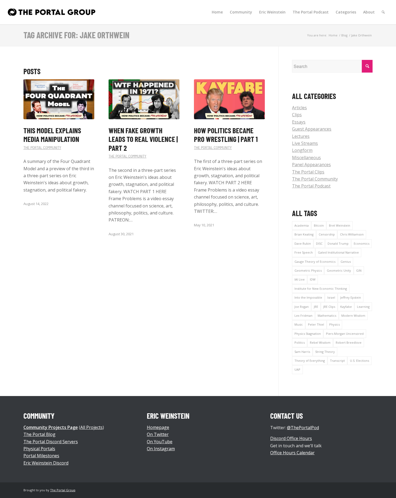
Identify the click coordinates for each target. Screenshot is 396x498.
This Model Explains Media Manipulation (52, 134)
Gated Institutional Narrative (338, 252)
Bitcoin (319, 225)
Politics (299, 342)
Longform (302, 150)
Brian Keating (304, 234)
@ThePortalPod (303, 428)
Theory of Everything (309, 361)
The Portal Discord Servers (50, 442)
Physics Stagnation (307, 334)
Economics (361, 243)
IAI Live (299, 279)
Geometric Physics (308, 270)
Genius (346, 262)
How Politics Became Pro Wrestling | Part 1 (226, 134)
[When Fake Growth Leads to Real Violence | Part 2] (144, 99)
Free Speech (303, 252)
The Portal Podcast (311, 186)
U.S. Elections (359, 361)
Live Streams (305, 143)
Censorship (327, 234)
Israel (331, 297)
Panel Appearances (311, 165)
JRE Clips (329, 307)
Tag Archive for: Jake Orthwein (76, 35)
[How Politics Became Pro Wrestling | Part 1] (229, 99)
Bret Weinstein (339, 225)
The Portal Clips (308, 172)
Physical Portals (39, 449)
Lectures (301, 136)
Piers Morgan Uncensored (345, 334)
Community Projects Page (50, 427)
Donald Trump (338, 243)
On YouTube (159, 442)
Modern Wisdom (353, 315)
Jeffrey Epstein (350, 297)
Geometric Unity (339, 270)
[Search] (383, 12)
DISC (319, 243)
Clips (297, 115)
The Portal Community (42, 147)
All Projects (91, 427)
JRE (316, 307)
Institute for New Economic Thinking (320, 288)
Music (298, 324)
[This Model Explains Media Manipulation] (58, 99)
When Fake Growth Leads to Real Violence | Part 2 (143, 139)
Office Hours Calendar (292, 453)
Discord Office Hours (291, 438)
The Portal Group (62, 490)
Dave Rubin (302, 243)
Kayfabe (346, 307)
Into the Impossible (308, 297)
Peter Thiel (316, 324)
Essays (298, 122)
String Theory (325, 352)
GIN (359, 270)
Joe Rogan (301, 307)
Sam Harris (302, 352)
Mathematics (327, 315)
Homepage (158, 427)
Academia (301, 225)
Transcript (337, 361)
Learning (363, 307)
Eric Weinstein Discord (45, 463)
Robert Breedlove (349, 342)
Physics (334, 324)
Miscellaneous (306, 158)
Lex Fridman (303, 315)
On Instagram (161, 449)
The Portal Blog (39, 434)
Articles (299, 108)
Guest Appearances (311, 129)
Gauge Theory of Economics (314, 262)
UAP (297, 369)
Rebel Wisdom (320, 342)
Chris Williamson (352, 234)
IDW (312, 279)
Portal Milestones (41, 456)
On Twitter (158, 434)
